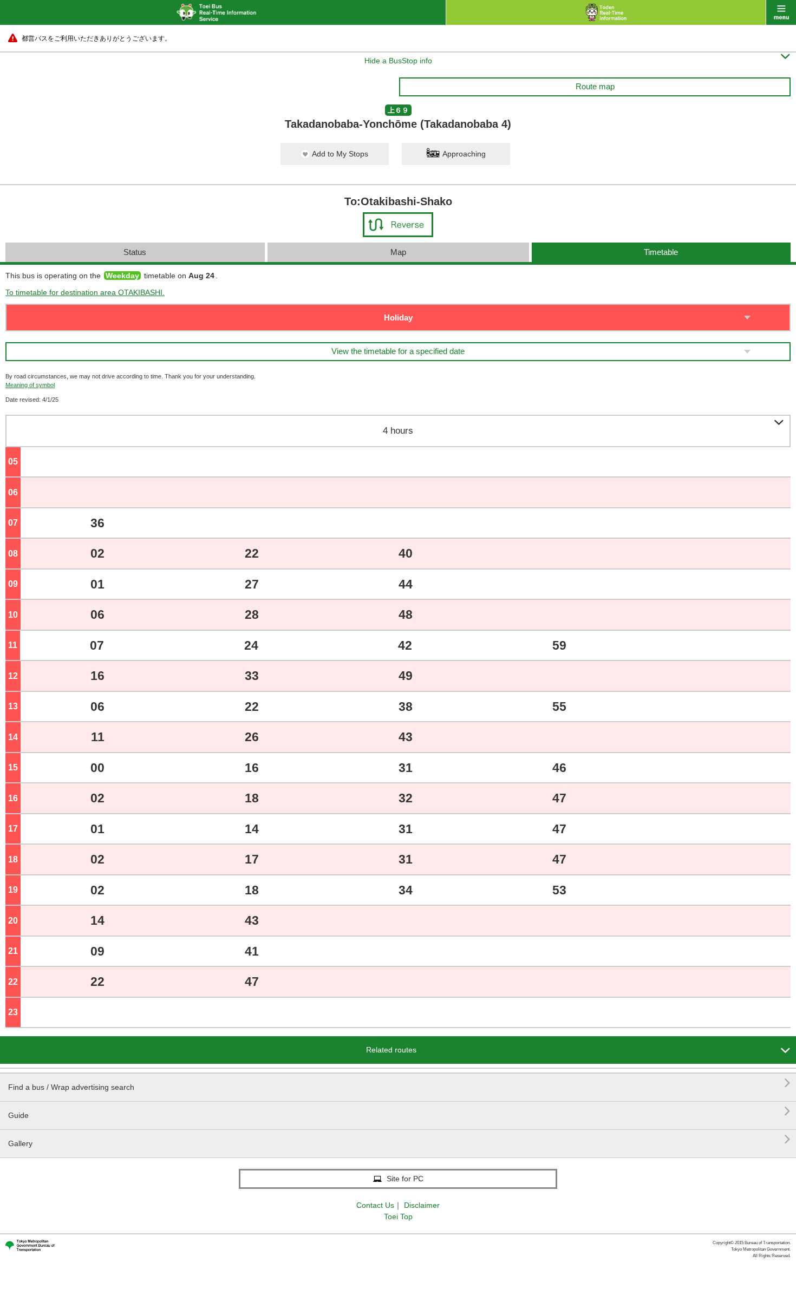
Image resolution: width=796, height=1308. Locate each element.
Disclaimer (422, 1205)
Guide (399, 1111)
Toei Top (398, 1216)
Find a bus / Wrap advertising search (399, 1083)
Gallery (399, 1139)
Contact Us (375, 1205)
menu (781, 12)
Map (398, 252)
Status (134, 252)
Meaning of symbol (30, 385)
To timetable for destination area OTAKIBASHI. (85, 292)
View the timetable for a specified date (398, 351)
